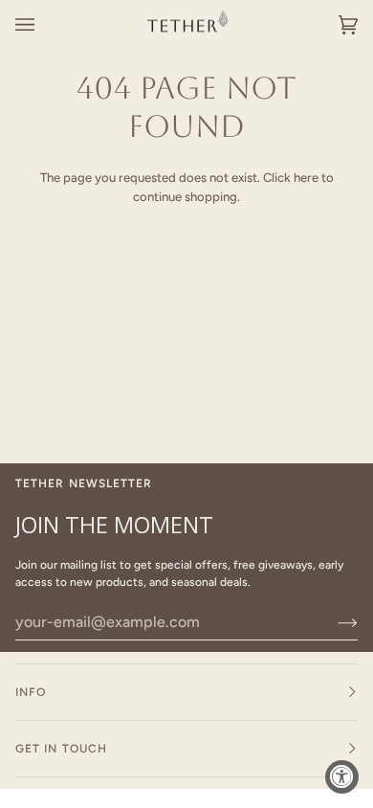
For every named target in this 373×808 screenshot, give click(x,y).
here (306, 177)
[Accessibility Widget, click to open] (342, 777)
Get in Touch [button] (61, 748)
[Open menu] (44, 24)
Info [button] (30, 692)
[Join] (332, 622)
